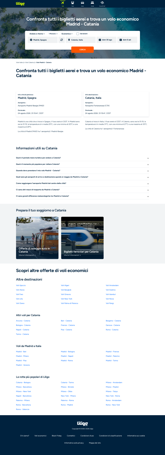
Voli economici (40, 436)
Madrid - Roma (67, 360)
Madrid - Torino (112, 360)
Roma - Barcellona (23, 405)
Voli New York (66, 299)
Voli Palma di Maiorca (69, 303)
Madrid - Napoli (67, 356)
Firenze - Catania (68, 325)
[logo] (20, 4)
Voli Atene (20, 290)
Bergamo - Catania (113, 321)
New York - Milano (68, 396)
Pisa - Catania (66, 330)
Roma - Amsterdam (113, 400)
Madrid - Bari (21, 352)
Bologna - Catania (23, 325)
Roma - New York (113, 405)
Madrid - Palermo (113, 356)
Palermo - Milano (23, 400)
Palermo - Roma (67, 400)
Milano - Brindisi (67, 387)
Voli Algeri (65, 285)
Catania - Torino (67, 382)
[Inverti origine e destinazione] (61, 40)
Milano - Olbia (66, 391)
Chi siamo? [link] (24, 436)
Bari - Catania (66, 321)
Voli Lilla (19, 299)
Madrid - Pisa (21, 360)
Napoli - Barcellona (23, 396)
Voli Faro (19, 294)
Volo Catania (29, 62)
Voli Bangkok (66, 290)
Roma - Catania (112, 330)
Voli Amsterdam (112, 285)
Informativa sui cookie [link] (136, 436)
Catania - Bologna (23, 382)
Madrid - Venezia (23, 365)
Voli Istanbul (111, 294)
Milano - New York (23, 391)
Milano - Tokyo (112, 391)
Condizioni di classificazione (110, 436)
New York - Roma (113, 396)
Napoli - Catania (22, 330)
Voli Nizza (110, 299)
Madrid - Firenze (112, 352)
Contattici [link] (71, 436)
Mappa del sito (95, 443)
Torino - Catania (22, 334)
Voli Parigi (110, 303)
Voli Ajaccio (21, 285)
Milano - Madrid (112, 387)
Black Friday (57, 436)
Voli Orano (20, 303)
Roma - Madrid (67, 405)
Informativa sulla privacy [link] (74, 443)
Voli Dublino (111, 290)
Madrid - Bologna (68, 352)
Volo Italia (19, 62)
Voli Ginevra (66, 294)
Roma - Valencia (22, 409)
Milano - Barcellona (24, 387)
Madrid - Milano (22, 356)
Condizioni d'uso (87, 436)
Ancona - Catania (23, 321)
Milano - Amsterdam (114, 382)
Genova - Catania (113, 325)
